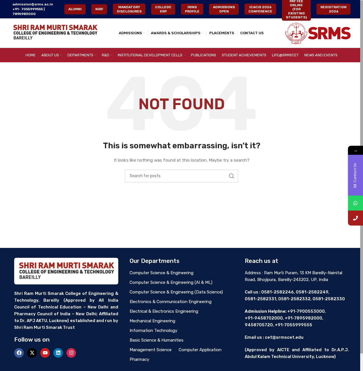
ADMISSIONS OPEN (224, 9)
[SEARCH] (231, 176)
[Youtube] (45, 353)
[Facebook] (19, 353)
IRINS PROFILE (192, 9)
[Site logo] (55, 33)
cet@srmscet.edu (284, 337)
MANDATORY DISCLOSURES (129, 9)
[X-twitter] (32, 353)
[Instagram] (71, 353)
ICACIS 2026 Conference (260, 9)
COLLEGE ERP (163, 9)
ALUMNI (75, 9)
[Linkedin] (58, 353)
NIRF (99, 9)
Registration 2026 (333, 9)
